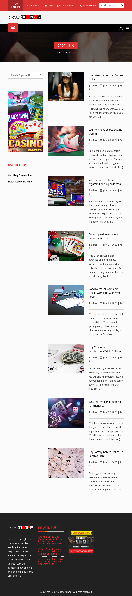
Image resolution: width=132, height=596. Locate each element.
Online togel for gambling (51, 5)
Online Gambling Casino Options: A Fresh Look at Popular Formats (50, 551)
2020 (67, 52)
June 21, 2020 (110, 244)
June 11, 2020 (110, 462)
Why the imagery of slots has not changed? (105, 403)
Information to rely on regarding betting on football (105, 182)
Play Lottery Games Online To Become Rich (106, 453)
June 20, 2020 (110, 303)
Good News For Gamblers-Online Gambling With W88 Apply (105, 292)
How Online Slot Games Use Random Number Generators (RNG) (50, 561)
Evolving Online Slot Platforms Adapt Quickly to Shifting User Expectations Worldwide (50, 540)
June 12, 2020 (110, 412)
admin (94, 85)
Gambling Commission (20, 175)
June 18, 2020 (110, 357)
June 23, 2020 (110, 139)
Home (59, 52)
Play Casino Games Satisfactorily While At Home (105, 349)
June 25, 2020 (110, 85)
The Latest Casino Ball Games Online (106, 77)
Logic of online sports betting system (105, 131)
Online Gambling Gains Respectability (92, 5)
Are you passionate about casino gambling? (103, 236)
